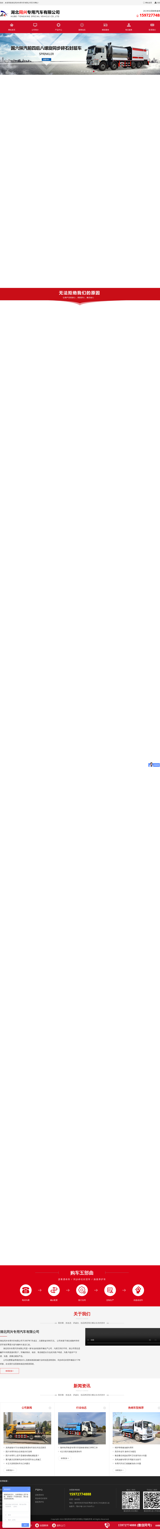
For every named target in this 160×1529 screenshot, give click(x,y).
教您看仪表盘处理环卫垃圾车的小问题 (131, 1455)
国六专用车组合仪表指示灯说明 (19, 1451)
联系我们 (152, 30)
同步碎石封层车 (41, 1498)
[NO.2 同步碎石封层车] (26, 242)
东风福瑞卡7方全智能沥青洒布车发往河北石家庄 (26, 1447)
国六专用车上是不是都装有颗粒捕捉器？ (22, 1455)
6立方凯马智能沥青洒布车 (71, 1451)
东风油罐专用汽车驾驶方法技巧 (128, 1459)
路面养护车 (39, 1502)
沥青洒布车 (39, 1495)
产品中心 (58, 30)
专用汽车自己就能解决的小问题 (128, 1463)
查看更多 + (10, 1470)
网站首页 (148, 3)
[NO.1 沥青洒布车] (22, 195)
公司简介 (35, 30)
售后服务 (128, 30)
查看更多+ (10, 1371)
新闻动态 (82, 30)
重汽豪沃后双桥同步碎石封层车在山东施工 (23, 1459)
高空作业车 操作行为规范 (125, 1451)
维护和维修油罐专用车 (124, 1447)
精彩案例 (105, 30)
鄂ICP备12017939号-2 (85, 1506)
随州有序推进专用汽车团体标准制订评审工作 (79, 1447)
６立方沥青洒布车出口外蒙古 (18, 1463)
